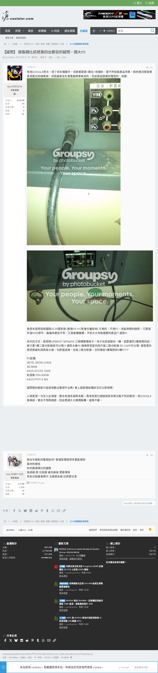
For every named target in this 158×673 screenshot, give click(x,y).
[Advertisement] (79, 428)
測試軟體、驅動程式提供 (70, 558)
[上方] (146, 530)
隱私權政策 (125, 529)
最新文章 (63, 543)
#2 (151, 455)
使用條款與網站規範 (109, 529)
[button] (23, 31)
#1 (151, 67)
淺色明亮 (10, 530)
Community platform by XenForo (30, 654)
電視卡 (43, 57)
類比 (51, 57)
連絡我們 (93, 529)
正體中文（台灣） (26, 530)
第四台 (35, 57)
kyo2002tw (10, 57)
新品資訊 (63, 576)
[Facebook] (154, 655)
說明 (135, 529)
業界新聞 (63, 593)
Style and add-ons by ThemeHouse (76, 654)
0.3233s (47, 657)
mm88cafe (46, 557)
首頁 (142, 529)
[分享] (147, 67)
